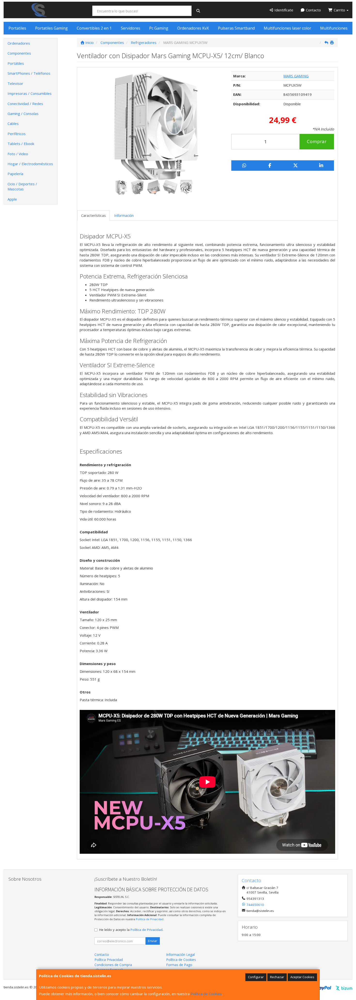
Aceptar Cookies (302, 977)
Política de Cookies (206, 993)
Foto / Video (18, 153)
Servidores (130, 28)
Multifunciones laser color (287, 28)
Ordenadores (19, 43)
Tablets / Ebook (21, 143)
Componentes (19, 53)
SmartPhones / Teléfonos (29, 73)
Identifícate (283, 10)
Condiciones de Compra (113, 964)
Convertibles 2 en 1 (94, 28)
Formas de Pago (179, 964)
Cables (13, 123)
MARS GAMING (296, 75)
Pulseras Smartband (236, 28)
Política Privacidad (108, 959)
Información (124, 215)
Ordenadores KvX (193, 28)
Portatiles (17, 28)
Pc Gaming (158, 28)
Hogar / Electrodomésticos (30, 163)
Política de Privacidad (149, 919)
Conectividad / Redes (25, 103)
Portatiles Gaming (51, 28)
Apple (12, 199)
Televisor (15, 83)
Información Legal (180, 954)
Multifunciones (334, 28)
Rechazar (277, 977)
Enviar (152, 941)
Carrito (339, 10)
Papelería (15, 173)
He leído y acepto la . (131, 929)
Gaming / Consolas (23, 113)
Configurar (256, 977)
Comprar (316, 141)
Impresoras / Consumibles (30, 93)
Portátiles (16, 63)
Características (93, 215)
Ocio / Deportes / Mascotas (22, 186)
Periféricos (17, 133)
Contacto (313, 10)
